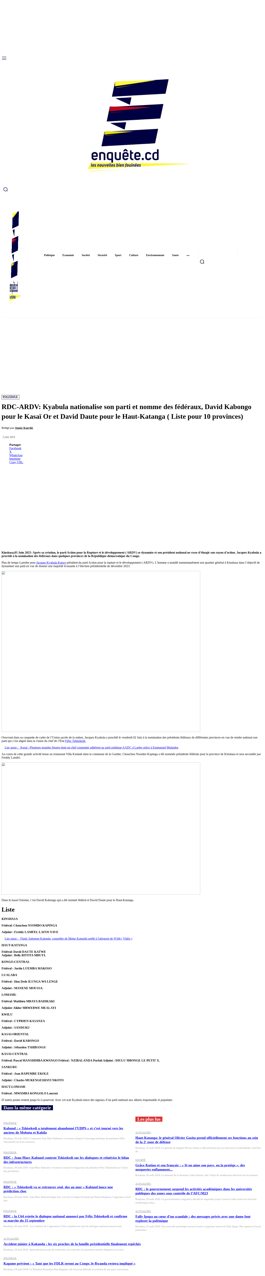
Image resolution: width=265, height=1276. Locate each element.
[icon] (132, 189)
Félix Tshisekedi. (75, 741)
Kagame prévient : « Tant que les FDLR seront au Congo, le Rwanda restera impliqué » (69, 1263)
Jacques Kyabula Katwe (51, 562)
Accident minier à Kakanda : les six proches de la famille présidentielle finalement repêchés (72, 1244)
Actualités (143, 1132)
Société (140, 1160)
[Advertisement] (132, 347)
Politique (10, 396)
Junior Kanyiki (24, 427)
